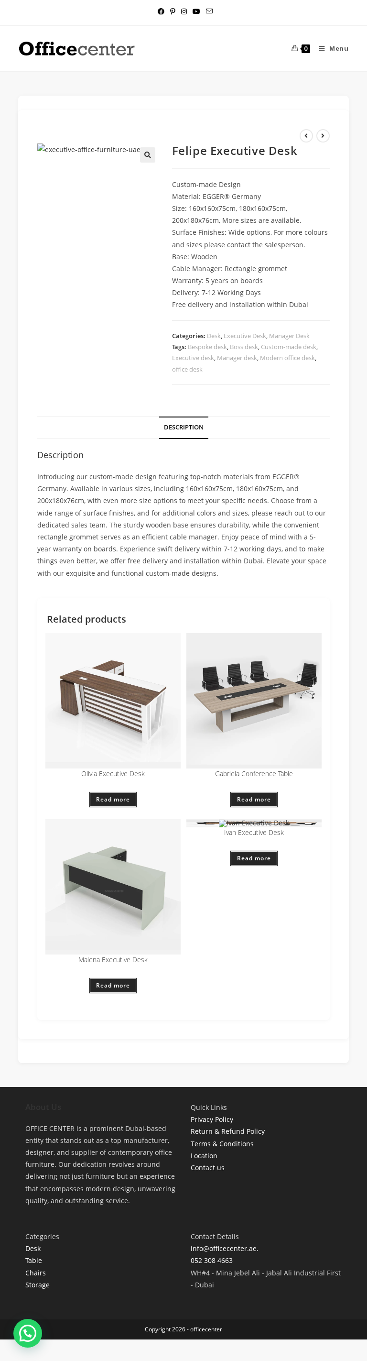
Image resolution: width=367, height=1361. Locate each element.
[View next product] (323, 136)
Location (204, 1155)
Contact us (208, 1167)
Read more (113, 799)
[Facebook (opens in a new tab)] (161, 11)
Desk (214, 335)
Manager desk (237, 357)
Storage (37, 1284)
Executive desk (193, 357)
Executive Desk (245, 335)
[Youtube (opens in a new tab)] (196, 11)
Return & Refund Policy (228, 1131)
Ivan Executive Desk (254, 832)
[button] (147, 155)
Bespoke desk (207, 346)
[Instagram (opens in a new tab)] (184, 11)
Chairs (35, 1272)
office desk (187, 369)
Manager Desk (289, 335)
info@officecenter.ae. (225, 1248)
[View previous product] (306, 136)
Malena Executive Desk (113, 959)
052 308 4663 (212, 1260)
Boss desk (244, 346)
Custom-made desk (288, 346)
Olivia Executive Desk (113, 773)
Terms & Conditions (222, 1143)
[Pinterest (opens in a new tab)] (172, 11)
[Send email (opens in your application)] (208, 11)
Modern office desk (287, 357)
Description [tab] (184, 427)
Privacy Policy (212, 1119)
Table (33, 1260)
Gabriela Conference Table (254, 773)
